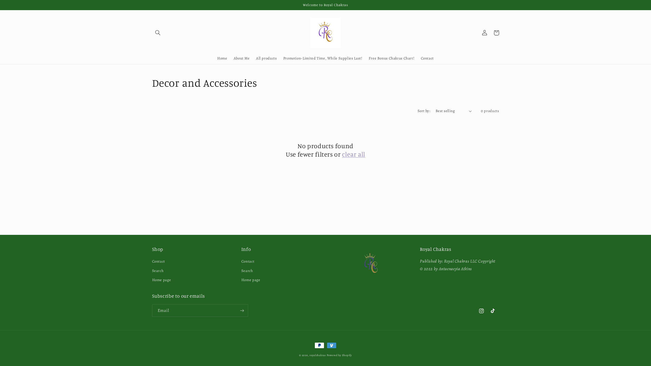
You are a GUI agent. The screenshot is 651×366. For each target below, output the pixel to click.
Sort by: (424, 110)
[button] (158, 33)
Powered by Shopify (339, 355)
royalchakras (317, 355)
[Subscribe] (242, 310)
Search (158, 270)
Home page (161, 279)
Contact (158, 261)
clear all (353, 154)
